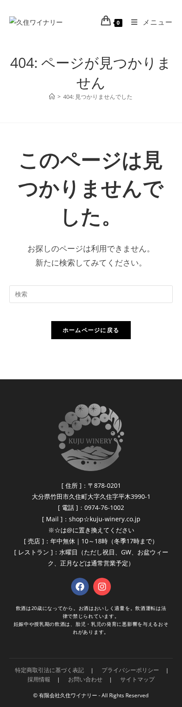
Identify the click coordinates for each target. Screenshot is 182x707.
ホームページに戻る (91, 330)
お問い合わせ (85, 679)
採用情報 (38, 679)
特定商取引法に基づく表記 (49, 670)
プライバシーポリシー (130, 670)
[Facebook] (80, 586)
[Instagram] (102, 586)
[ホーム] (52, 97)
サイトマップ (137, 679)
